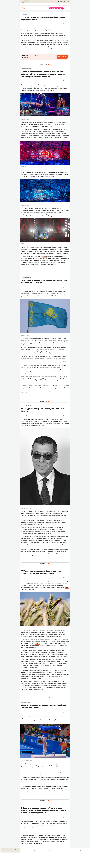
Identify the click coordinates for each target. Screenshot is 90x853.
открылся (44, 256)
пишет (67, 587)
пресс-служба (37, 425)
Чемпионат (25, 721)
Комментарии (45, 64)
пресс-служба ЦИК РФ (27, 508)
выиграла (62, 777)
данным (37, 643)
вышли (36, 251)
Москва (29, 4)
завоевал (53, 786)
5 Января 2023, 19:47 (25, 14)
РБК (22, 297)
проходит (50, 40)
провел (58, 551)
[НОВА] (56, 8)
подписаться (62, 56)
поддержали (55, 385)
